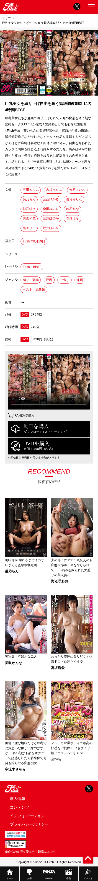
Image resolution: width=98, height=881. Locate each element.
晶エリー (29, 228)
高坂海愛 (58, 668)
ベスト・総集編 (34, 289)
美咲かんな (13, 663)
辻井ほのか (51, 228)
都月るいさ (77, 190)
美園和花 (29, 218)
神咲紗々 (29, 209)
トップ (6, 18)
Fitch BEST (32, 267)
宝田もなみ (31, 190)
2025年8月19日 (34, 241)
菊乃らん (29, 199)
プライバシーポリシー (29, 824)
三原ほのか (51, 218)
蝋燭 (80, 280)
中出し (64, 280)
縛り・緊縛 (31, 280)
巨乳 (49, 280)
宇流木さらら (15, 769)
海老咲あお (59, 581)
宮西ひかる (51, 199)
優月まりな (74, 199)
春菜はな (72, 218)
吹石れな (72, 209)
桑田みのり (51, 209)
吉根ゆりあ (54, 190)
